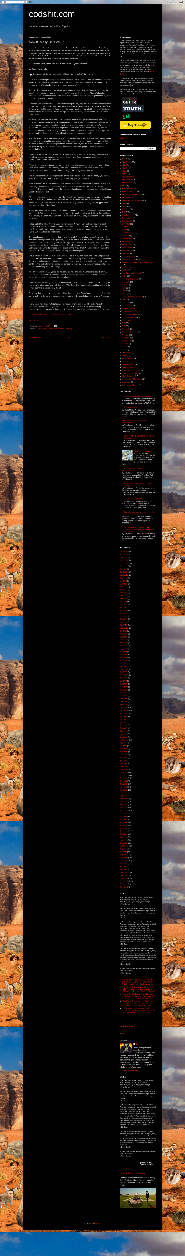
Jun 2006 (123, 749)
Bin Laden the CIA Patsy (131, 200)
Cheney (125, 209)
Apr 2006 (123, 755)
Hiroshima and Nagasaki (132, 273)
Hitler (124, 276)
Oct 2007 (123, 708)
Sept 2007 (124, 710)
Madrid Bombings (129, 317)
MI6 (123, 326)
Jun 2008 (123, 684)
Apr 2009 (123, 660)
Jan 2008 (123, 699)
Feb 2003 (123, 867)
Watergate (126, 382)
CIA (123, 212)
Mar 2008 (123, 693)
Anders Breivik (128, 177)
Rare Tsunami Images (142, 451)
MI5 (123, 323)
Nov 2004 (124, 805)
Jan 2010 (123, 637)
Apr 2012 (123, 587)
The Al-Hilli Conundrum (131, 407)
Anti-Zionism (127, 180)
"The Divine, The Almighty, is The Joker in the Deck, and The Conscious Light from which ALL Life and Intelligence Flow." (138, 1003)
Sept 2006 (124, 740)
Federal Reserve (128, 256)
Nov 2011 (123, 599)
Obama (125, 347)
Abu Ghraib (126, 162)
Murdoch (125, 338)
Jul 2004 (123, 816)
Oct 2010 (123, 625)
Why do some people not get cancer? (138, 396)
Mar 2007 (123, 722)
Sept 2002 (124, 881)
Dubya (124, 236)
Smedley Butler (128, 364)
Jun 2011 (123, 604)
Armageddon (127, 183)
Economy (126, 242)
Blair (124, 203)
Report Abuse (126, 1026)
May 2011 (124, 607)
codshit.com (52, 14)
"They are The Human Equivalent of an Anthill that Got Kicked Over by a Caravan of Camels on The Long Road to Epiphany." (139, 989)
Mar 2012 (123, 590)
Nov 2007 (124, 705)
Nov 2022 (124, 557)
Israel (45, 329)
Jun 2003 (123, 855)
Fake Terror (126, 251)
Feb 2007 (123, 725)
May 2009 (124, 657)
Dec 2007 (124, 702)
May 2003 (124, 858)
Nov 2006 (124, 734)
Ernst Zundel (127, 247)
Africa (124, 165)
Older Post (106, 337)
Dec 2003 (124, 837)
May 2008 (124, 687)
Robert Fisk (126, 359)
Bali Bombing (127, 189)
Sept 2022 (124, 563)
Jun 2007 (123, 719)
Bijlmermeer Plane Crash (132, 194)
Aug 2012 (124, 578)
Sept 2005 (124, 775)
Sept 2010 (124, 628)
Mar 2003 (123, 864)
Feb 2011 (123, 616)
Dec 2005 (124, 766)
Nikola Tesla (127, 341)
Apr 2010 (123, 634)
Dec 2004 (124, 802)
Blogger (97, 1223)
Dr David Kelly (127, 233)
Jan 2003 (123, 869)
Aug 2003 (124, 849)
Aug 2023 (124, 554)
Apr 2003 (123, 861)
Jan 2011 (123, 619)
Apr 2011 (123, 610)
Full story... (33, 320)
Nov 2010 (124, 622)
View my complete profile (130, 1070)
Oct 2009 (123, 646)
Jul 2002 (123, 887)
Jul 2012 (123, 581)
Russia (125, 361)
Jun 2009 (123, 655)
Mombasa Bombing (129, 332)
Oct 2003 (123, 843)
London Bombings (129, 314)
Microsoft (125, 329)
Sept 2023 (124, 551)
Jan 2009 (123, 666)
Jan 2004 (123, 834)
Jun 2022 (123, 572)
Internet (125, 285)
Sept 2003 (124, 846)
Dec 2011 (123, 596)
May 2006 (124, 752)
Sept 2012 (124, 575)
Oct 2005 (123, 772)
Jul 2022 (123, 569)
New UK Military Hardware (132, 1173)
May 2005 (124, 787)
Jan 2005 (123, 799)
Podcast (125, 356)
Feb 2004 (123, 831)
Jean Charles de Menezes (132, 297)
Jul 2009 (123, 652)
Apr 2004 (123, 825)
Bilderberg (126, 198)
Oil (123, 350)
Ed (137, 1044)
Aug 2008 (124, 678)
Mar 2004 (123, 828)
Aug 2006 (124, 743)
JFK (123, 300)
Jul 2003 (123, 852)
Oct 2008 (123, 672)
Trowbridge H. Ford (129, 373)
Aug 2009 (124, 649)
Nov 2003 (124, 840)
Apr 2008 (123, 690)
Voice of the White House (132, 379)
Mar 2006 (123, 758)
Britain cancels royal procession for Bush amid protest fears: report (140, 513)
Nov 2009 (124, 643)
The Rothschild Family (131, 370)
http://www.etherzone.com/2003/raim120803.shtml (50, 314)
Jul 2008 (123, 681)
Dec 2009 (124, 640)
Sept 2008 (124, 675)
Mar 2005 (123, 793)
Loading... (124, 1019)
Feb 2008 (123, 696)
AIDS (124, 171)
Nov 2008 (124, 669)
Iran (123, 288)
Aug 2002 (124, 884)
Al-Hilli (124, 174)
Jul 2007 (123, 716)
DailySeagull (127, 221)
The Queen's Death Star (133, 499)
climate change (128, 215)
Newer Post (34, 337)
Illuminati (125, 282)
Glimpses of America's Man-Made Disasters (139, 262)
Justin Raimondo (53, 329)
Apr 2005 (123, 790)
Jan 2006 (123, 763)
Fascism (125, 253)
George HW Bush (129, 259)
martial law (126, 320)
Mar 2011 (123, 613)
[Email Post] (55, 326)
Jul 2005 (123, 781)
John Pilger (126, 306)
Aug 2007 (124, 713)
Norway (125, 344)
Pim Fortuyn (127, 353)
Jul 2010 (123, 631)
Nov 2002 (124, 875)
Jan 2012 (123, 593)
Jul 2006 (123, 746)
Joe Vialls (126, 303)
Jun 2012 (123, 584)
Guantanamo (127, 267)
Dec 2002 (124, 872)
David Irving (127, 227)
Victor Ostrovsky (66, 329)
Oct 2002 (123, 878)
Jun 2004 (123, 819)
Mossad (125, 335)
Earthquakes (127, 239)
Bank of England (128, 192)
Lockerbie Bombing (129, 311)
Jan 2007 (123, 728)
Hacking (125, 270)
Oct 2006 (123, 737)
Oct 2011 (123, 602)
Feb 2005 (123, 796)
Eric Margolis (127, 245)
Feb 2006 (123, 761)
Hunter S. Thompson (130, 279)
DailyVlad (126, 224)
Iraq (40, 329)
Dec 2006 (124, 731)
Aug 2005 (124, 778)
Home (70, 337)
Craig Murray (127, 218)
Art (123, 186)
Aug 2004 (124, 814)
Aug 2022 (124, 566)
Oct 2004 (123, 808)
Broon (124, 206)
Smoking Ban (127, 367)
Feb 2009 (123, 663)
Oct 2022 (123, 560)
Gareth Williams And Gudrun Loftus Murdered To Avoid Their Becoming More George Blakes (138, 529)
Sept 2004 (124, 811)
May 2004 (124, 822)
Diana (124, 230)
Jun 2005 (123, 784)
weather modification (130, 385)
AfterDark (126, 168)
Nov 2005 (124, 769)
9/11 (37, 329)
